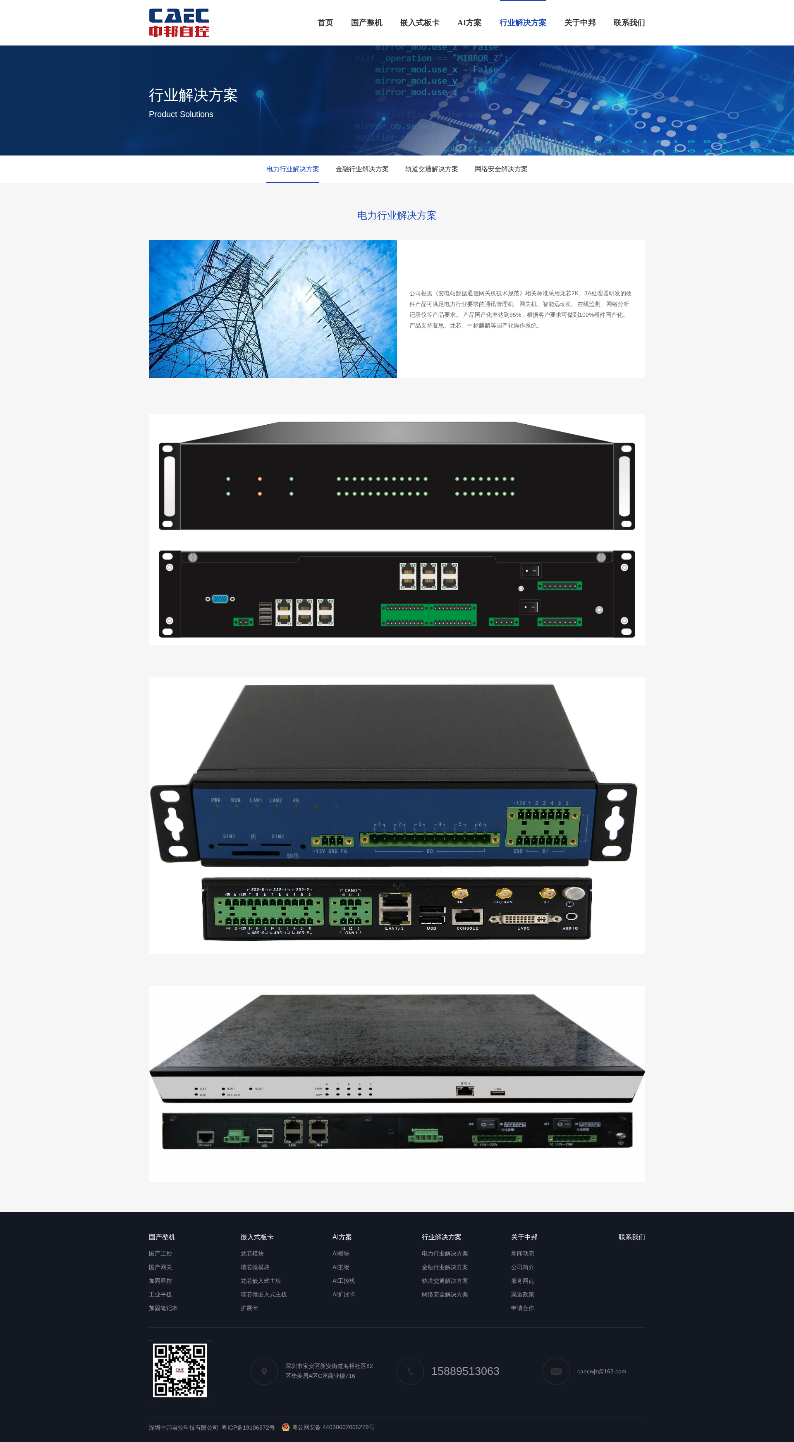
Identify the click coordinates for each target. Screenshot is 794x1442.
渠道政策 (522, 1294)
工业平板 (160, 1294)
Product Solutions (181, 114)
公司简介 (522, 1267)
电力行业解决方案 (292, 168)
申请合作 (522, 1308)
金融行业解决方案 (362, 168)
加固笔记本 (163, 1308)
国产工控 (160, 1253)
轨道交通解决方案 (431, 168)
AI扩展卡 (343, 1294)
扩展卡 (249, 1308)
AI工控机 (343, 1280)
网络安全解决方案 (501, 168)
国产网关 (160, 1267)
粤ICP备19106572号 (248, 1427)
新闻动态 (522, 1253)
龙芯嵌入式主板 (261, 1280)
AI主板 (340, 1267)
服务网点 (522, 1280)
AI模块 (340, 1253)
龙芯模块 (252, 1253)
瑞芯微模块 (255, 1267)
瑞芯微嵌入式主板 (264, 1294)
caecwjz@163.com (602, 1371)
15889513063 (465, 1371)
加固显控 (160, 1280)
